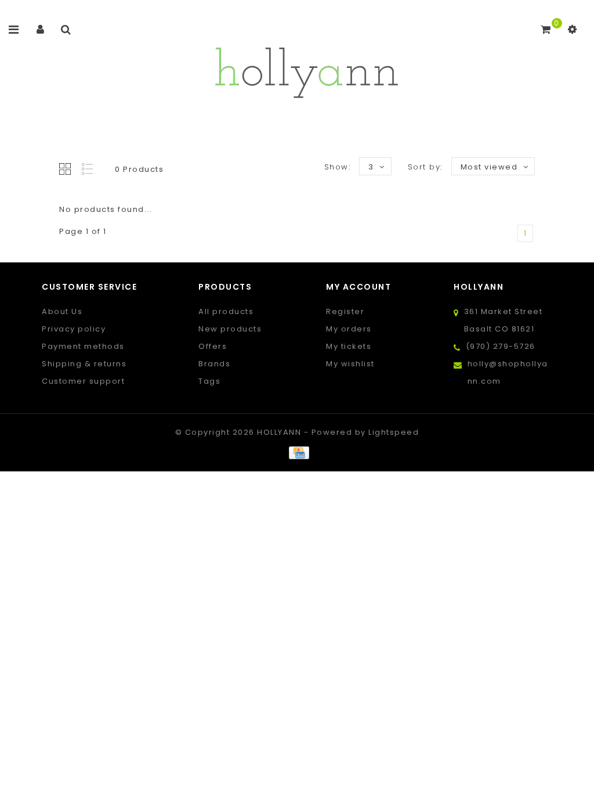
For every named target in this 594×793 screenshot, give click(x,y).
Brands (214, 363)
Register (345, 311)
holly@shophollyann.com (508, 372)
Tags (209, 381)
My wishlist (350, 363)
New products (230, 328)
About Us (62, 311)
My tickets (348, 346)
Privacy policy (74, 328)
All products (225, 311)
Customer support (83, 381)
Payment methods (83, 346)
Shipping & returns (84, 363)
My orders (349, 328)
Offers (212, 346)
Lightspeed (393, 432)
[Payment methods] (297, 452)
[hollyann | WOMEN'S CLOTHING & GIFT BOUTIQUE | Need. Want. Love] (306, 69)
